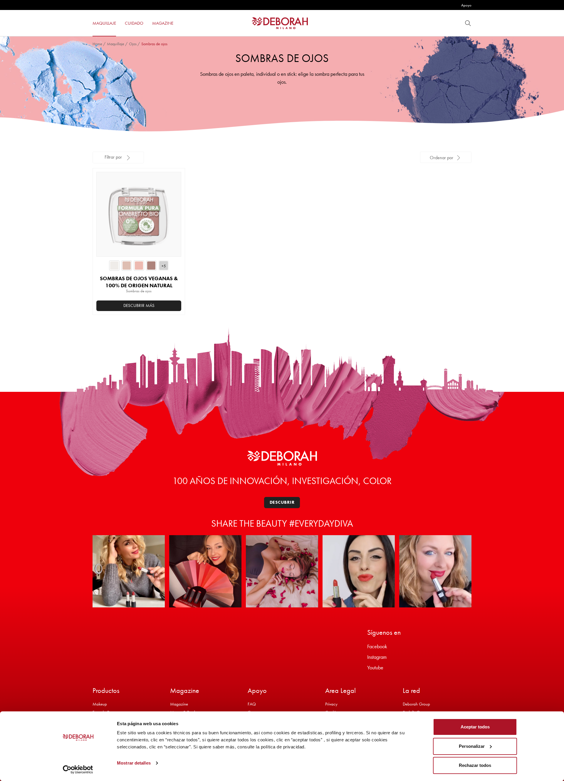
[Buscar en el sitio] (467, 23)
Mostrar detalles (134, 762)
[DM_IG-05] (435, 571)
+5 (164, 265)
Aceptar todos (475, 726)
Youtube (375, 667)
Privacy (331, 704)
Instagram (377, 657)
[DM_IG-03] (282, 571)
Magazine (179, 704)
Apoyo (466, 5)
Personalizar (472, 746)
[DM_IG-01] (129, 571)
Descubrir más (139, 305)
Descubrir (282, 502)
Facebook (377, 646)
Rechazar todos (475, 765)
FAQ (252, 704)
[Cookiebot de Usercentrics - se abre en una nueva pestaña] (78, 769)
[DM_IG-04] (359, 571)
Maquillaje (115, 43)
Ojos (133, 43)
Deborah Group (416, 704)
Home (97, 43)
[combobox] (445, 157)
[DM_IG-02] (205, 571)
